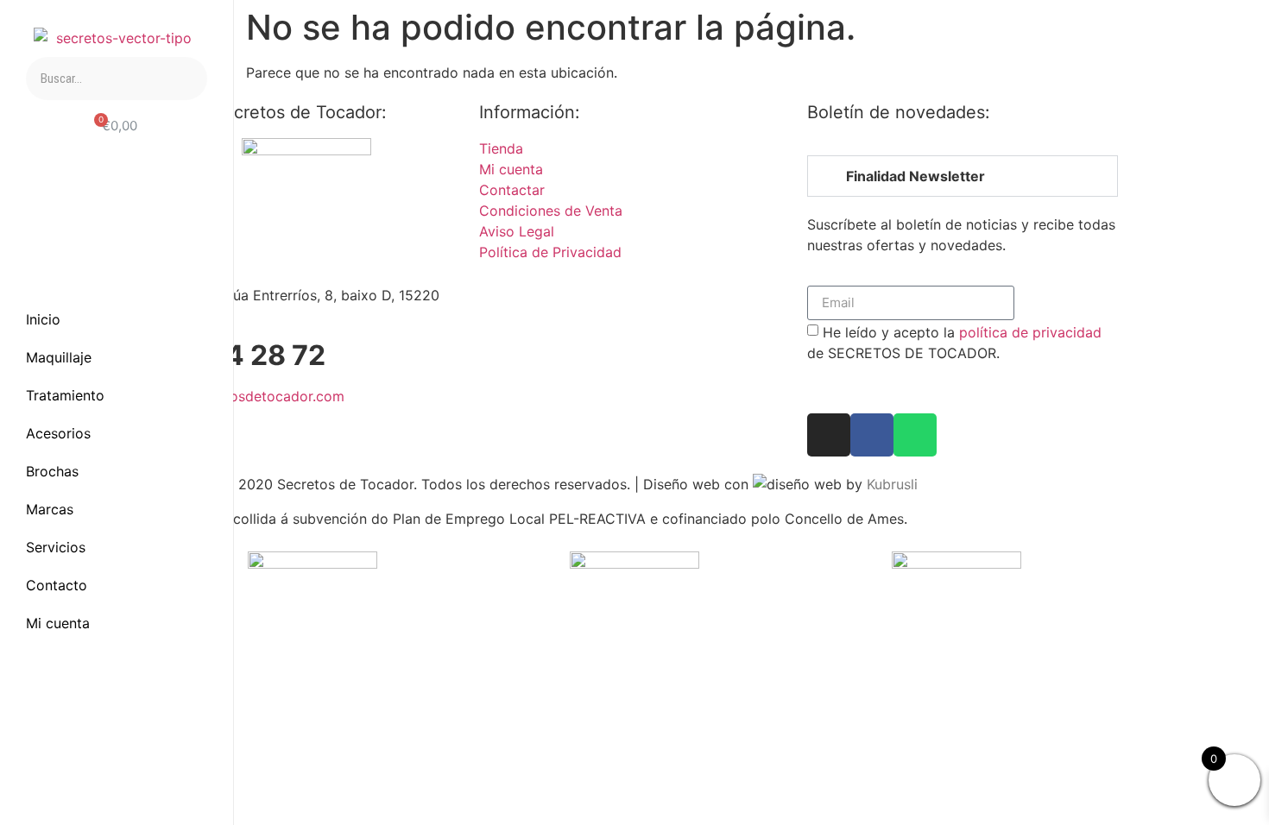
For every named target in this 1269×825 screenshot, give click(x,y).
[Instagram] (116, 758)
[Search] (185, 78)
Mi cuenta (58, 623)
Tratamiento (65, 395)
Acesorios (58, 433)
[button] (962, 176)
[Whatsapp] (164, 758)
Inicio (43, 319)
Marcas (49, 509)
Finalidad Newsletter (915, 176)
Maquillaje (59, 357)
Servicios (55, 547)
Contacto (56, 585)
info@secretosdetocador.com (247, 396)
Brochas (52, 471)
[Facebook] (69, 758)
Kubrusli (892, 484)
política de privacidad (1030, 331)
